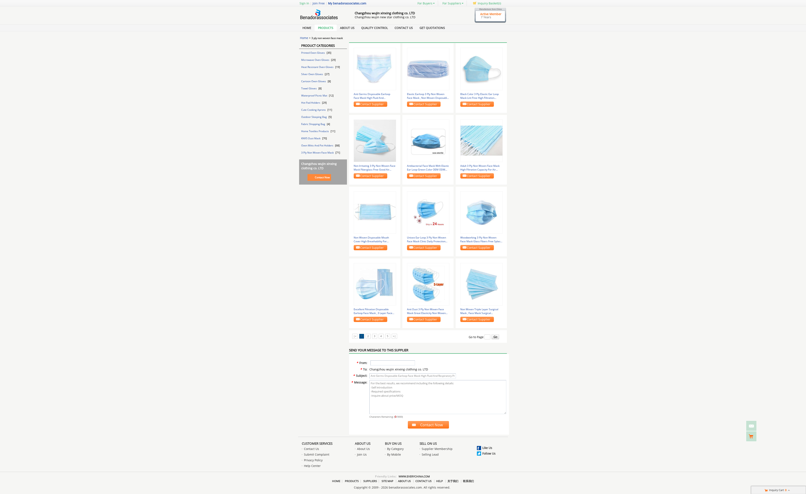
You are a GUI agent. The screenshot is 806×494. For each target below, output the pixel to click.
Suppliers (370, 481)
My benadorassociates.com (347, 3)
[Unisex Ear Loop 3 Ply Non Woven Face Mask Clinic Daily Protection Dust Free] (428, 212)
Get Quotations (432, 28)
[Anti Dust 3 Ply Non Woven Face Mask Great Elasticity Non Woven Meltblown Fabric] (428, 284)
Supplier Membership (437, 449)
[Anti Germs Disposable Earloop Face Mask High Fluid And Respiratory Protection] (375, 68)
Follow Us (489, 453)
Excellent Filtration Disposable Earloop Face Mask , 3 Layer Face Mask (373, 311)
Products (325, 28)
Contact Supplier (372, 104)
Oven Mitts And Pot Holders (317, 145)
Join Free (319, 3)
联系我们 (468, 481)
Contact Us (404, 28)
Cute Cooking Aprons (313, 110)
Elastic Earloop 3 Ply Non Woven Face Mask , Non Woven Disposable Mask (427, 96)
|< (354, 336)
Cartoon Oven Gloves (314, 81)
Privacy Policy (313, 460)
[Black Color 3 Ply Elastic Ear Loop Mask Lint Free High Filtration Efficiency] (481, 68)
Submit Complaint (316, 454)
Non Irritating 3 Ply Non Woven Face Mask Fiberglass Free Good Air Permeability (374, 168)
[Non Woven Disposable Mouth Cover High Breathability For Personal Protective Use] (375, 212)
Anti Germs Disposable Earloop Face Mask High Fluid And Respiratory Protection (372, 96)
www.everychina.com (414, 476)
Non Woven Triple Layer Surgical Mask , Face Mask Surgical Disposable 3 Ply (479, 311)
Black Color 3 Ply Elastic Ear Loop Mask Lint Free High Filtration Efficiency (479, 96)
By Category (395, 449)
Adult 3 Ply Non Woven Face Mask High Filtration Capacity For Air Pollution (480, 168)
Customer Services (317, 443)
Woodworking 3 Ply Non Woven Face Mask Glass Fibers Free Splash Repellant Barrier (481, 239)
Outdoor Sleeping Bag (314, 117)
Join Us (362, 454)
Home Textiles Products (315, 131)
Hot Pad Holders (311, 102)
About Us (347, 28)
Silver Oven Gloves (312, 74)
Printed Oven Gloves (313, 53)
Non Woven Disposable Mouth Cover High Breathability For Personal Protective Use (371, 239)
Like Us (487, 448)
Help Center (312, 466)
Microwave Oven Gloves (315, 60)
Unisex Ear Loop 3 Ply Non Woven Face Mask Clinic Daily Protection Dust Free (426, 239)
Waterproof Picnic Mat (314, 95)
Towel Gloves (309, 88)
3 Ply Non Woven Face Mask (317, 152)
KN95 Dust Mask (311, 138)
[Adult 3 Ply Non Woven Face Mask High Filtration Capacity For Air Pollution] (481, 140)
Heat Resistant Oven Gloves (317, 67)
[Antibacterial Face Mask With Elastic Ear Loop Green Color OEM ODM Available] (428, 140)
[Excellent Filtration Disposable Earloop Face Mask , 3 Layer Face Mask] (375, 284)
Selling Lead (430, 454)
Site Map (387, 481)
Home (306, 28)
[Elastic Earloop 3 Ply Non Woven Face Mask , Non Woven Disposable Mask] (428, 68)
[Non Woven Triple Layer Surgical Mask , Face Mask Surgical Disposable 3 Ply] (481, 284)
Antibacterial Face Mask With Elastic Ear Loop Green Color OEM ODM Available (428, 168)
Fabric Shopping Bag (313, 124)
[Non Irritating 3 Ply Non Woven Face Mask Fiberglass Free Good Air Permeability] (375, 140)
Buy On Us (393, 443)
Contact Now (322, 177)
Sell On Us (428, 443)
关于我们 (452, 481)
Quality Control (374, 28)
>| (394, 336)
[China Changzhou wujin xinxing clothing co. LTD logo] (322, 20)
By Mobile (394, 454)
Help (439, 481)
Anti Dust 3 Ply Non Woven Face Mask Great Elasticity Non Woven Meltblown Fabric (426, 311)
